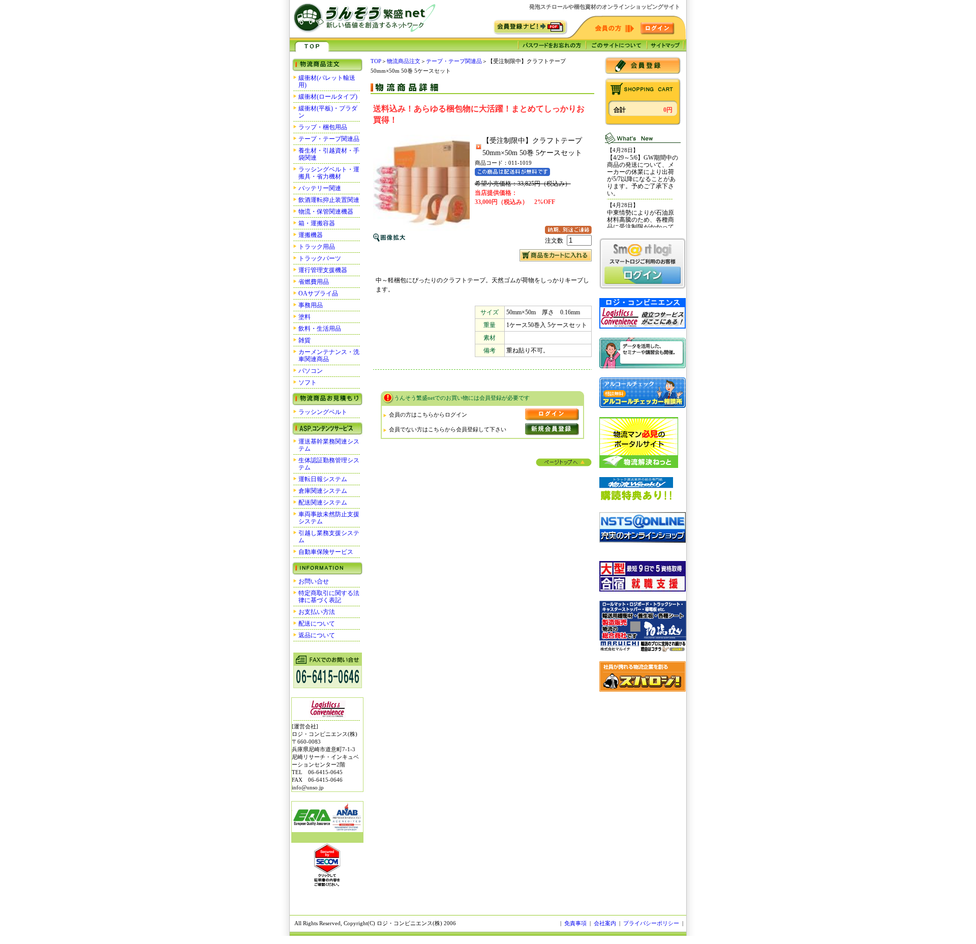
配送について (316, 623)
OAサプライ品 (318, 293)
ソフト (307, 382)
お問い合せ (313, 581)
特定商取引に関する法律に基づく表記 (328, 596)
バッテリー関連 (319, 188)
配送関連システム (322, 502)
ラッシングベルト (322, 412)
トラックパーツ (319, 258)
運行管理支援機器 (322, 270)
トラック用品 (316, 246)
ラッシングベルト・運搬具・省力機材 (328, 173)
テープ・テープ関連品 (328, 138)
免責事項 (575, 923)
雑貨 (304, 340)
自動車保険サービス (325, 551)
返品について (316, 635)
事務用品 (310, 305)
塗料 (304, 316)
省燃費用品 (313, 281)
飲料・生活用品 (319, 328)
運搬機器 (310, 235)
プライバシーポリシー (651, 923)
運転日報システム (322, 479)
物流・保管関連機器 (325, 211)
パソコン (310, 370)
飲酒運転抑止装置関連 (328, 199)
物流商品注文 (403, 61)
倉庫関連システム (322, 490)
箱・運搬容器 (316, 223)
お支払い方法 (316, 611)
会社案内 (605, 923)
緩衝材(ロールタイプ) (327, 96)
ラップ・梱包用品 (322, 127)
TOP (376, 61)
